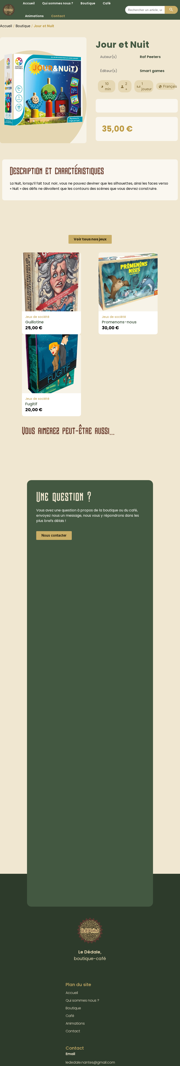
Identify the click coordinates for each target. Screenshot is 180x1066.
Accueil (6, 26)
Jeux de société (37, 317)
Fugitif (31, 403)
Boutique (23, 26)
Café (70, 1015)
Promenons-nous (119, 321)
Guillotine (34, 321)
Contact (58, 16)
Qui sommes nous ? (82, 1000)
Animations (34, 16)
